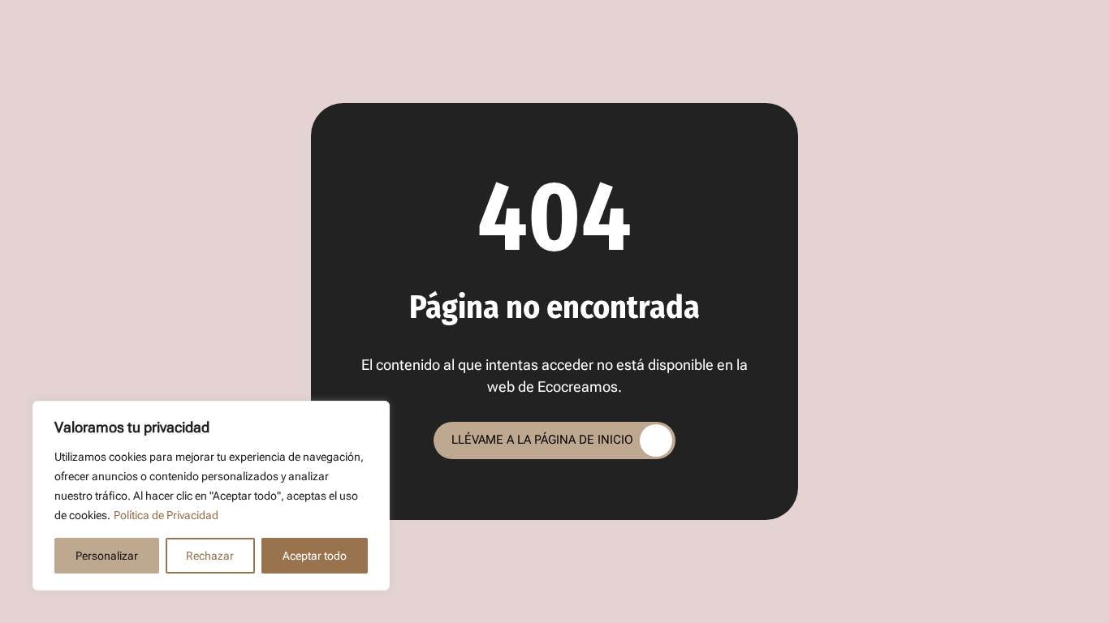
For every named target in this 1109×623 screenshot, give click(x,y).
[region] (211, 496)
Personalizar (107, 555)
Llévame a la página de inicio (542, 439)
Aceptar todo (315, 555)
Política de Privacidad (166, 515)
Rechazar (210, 555)
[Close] (372, 414)
